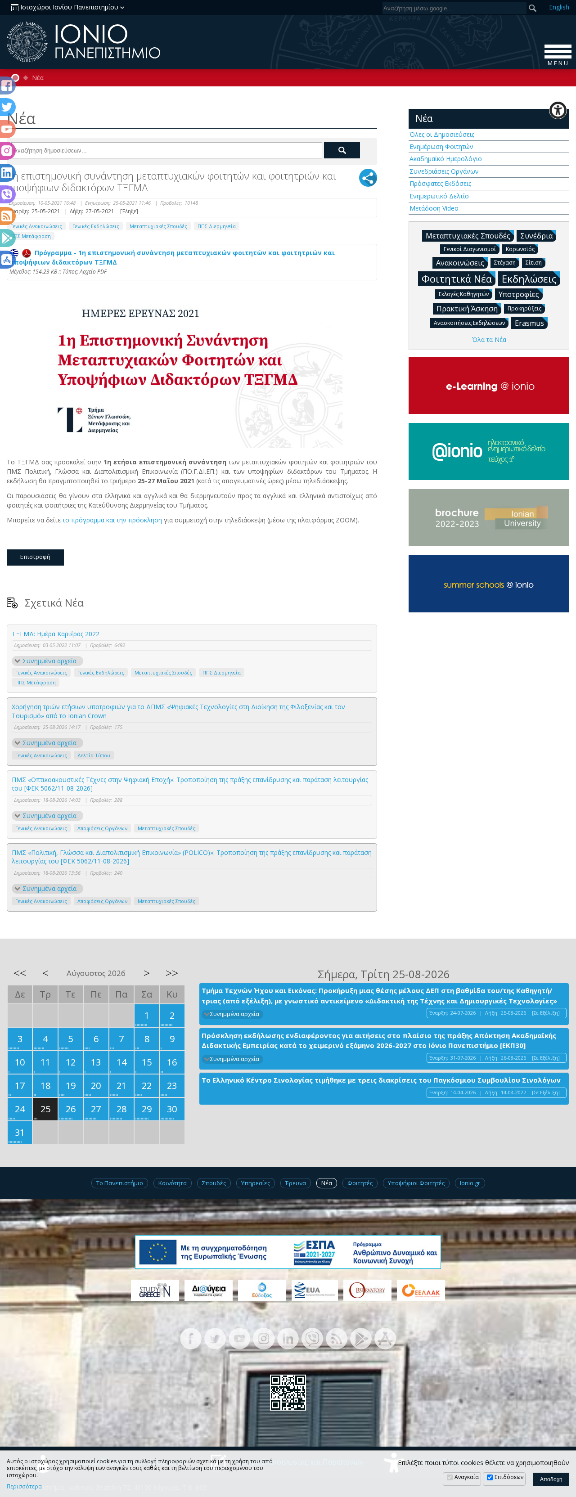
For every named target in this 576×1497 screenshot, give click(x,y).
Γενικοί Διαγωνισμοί (470, 249)
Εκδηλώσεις (529, 278)
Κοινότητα (172, 1183)
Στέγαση (505, 262)
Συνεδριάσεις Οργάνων (444, 171)
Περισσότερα (24, 1486)
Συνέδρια (536, 236)
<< (20, 973)
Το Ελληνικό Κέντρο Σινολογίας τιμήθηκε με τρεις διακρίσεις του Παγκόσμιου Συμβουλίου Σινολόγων (381, 1079)
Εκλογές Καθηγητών (464, 294)
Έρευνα (295, 1183)
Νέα (38, 78)
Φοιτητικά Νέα (457, 278)
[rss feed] (336, 1337)
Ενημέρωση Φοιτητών (441, 146)
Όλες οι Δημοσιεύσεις (442, 134)
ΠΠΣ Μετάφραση (30, 236)
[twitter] (215, 1337)
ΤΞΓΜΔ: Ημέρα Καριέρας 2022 (55, 633)
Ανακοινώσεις (460, 263)
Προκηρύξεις (524, 308)
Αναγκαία (466, 1477)
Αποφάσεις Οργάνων (102, 828)
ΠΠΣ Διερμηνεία (217, 226)
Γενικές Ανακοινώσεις (36, 226)
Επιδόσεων (509, 1477)
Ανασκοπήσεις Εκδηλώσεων (469, 323)
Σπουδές (214, 1183)
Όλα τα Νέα (489, 339)
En (559, 7)
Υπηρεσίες (255, 1183)
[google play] (361, 1337)
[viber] (312, 1337)
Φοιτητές (360, 1183)
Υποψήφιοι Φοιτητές (416, 1183)
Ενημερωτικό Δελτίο (439, 196)
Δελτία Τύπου (93, 755)
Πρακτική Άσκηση (467, 309)
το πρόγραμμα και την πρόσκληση (112, 520)
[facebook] (191, 1337)
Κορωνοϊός (520, 249)
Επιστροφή (35, 557)
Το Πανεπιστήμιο (119, 1183)
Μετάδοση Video (434, 208)
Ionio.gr (470, 1183)
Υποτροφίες (519, 294)
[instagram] (263, 1337)
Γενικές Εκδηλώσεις (95, 226)
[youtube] (239, 1337)
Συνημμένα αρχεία (49, 660)
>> (172, 973)
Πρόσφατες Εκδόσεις (440, 183)
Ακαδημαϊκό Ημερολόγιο (446, 158)
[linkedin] (288, 1337)
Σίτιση (534, 262)
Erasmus (529, 323)
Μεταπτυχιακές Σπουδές (158, 226)
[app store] (385, 1337)
